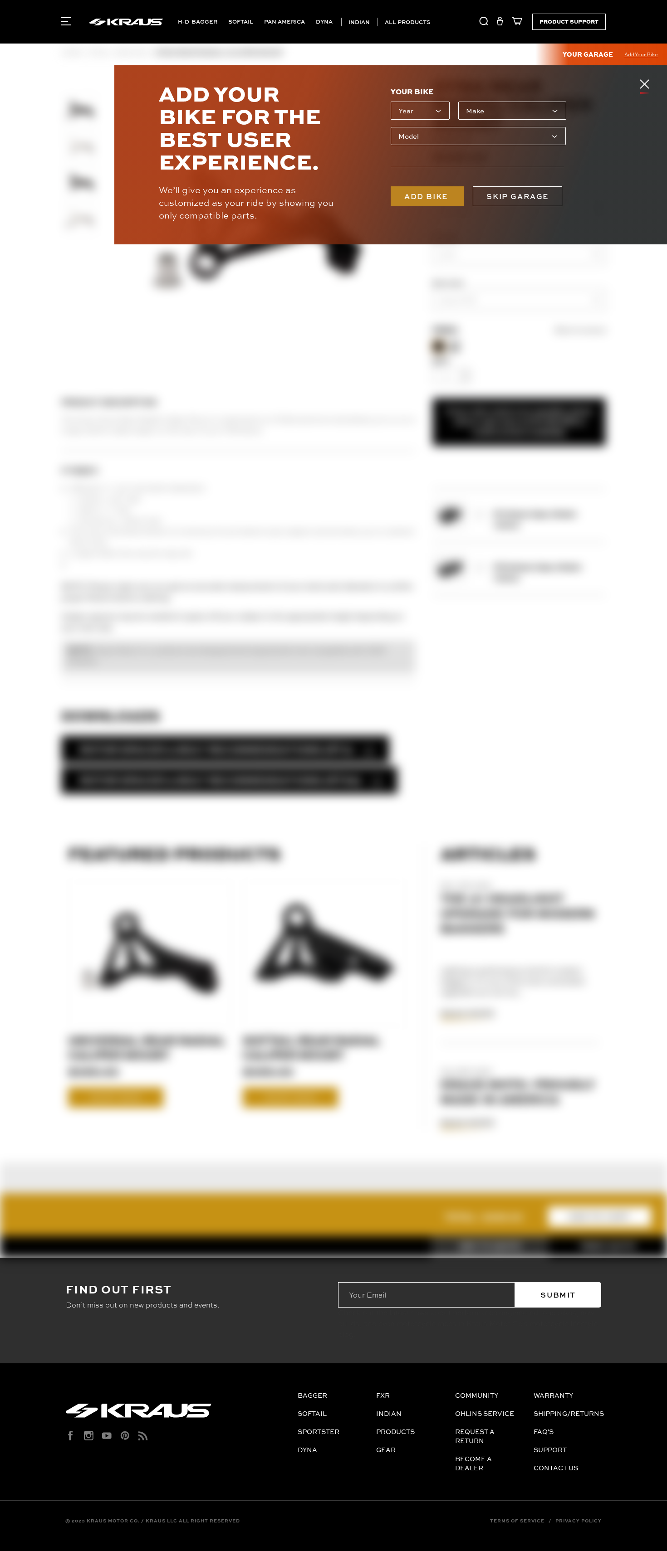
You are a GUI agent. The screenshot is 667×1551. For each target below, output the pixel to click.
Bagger (204, 21)
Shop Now (116, 1097)
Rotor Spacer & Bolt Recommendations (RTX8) (220, 780)
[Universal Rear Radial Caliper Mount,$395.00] (150, 953)
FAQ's (544, 1431)
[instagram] (88, 1435)
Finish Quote (608, 1246)
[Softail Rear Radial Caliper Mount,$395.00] (324, 953)
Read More (468, 1013)
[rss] (143, 1435)
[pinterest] (125, 1435)
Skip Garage (517, 196)
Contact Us (556, 1467)
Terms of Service (517, 1520)
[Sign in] (499, 23)
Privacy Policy (578, 1520)
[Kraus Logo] (178, 1414)
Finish (444, 330)
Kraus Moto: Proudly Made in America (518, 1091)
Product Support (568, 21)
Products (395, 1431)
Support (550, 1449)
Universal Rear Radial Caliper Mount (146, 1047)
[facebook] (70, 1435)
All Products (407, 22)
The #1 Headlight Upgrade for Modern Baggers (518, 913)
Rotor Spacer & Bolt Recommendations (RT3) (216, 749)
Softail (240, 21)
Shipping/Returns (569, 1413)
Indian (358, 22)
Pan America (284, 21)
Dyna (324, 21)
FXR (383, 1395)
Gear (386, 1449)
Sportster (318, 1431)
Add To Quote (490, 1246)
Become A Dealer (473, 1463)
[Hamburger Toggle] (66, 21)
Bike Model (447, 283)
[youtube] (107, 1435)
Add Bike (427, 196)
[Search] (483, 23)
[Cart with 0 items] (514, 23)
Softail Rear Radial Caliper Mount (311, 1047)
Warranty (553, 1395)
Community (476, 1395)
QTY (440, 361)
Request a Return (475, 1436)
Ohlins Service (484, 1413)
